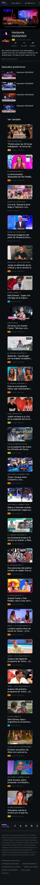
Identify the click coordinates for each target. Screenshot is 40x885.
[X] (37, 826)
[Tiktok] (21, 826)
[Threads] (26, 826)
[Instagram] (32, 826)
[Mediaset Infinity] (4, 3)
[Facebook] (15, 826)
